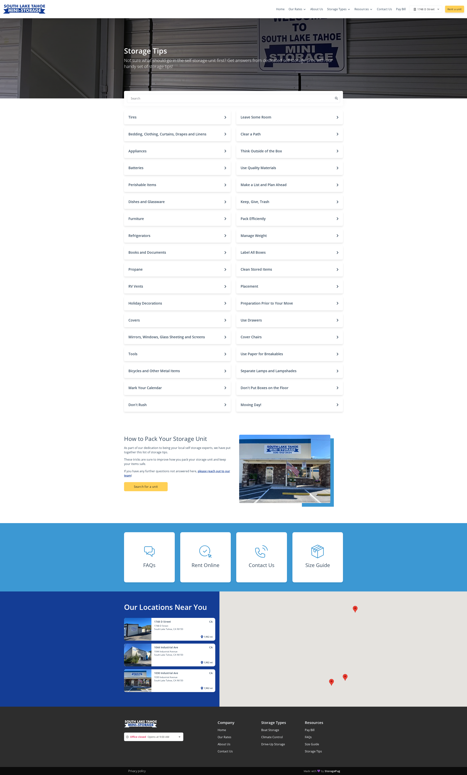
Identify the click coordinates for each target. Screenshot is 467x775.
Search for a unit (146, 487)
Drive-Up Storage (273, 744)
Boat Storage (270, 730)
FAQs (308, 737)
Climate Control (272, 737)
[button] (177, 117)
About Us (224, 744)
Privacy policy (137, 771)
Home (222, 730)
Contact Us (225, 751)
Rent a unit (454, 9)
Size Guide (312, 744)
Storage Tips (313, 751)
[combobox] (153, 737)
